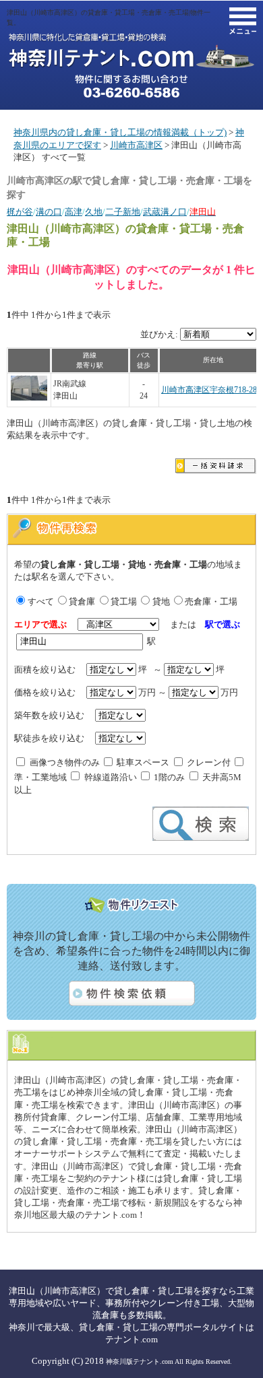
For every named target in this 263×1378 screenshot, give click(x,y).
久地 (94, 212)
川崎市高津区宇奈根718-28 (209, 390)
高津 (73, 212)
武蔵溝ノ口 (165, 212)
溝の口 (49, 212)
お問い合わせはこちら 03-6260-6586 (131, 86)
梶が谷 (20, 212)
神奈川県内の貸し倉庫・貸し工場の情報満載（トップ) (120, 132)
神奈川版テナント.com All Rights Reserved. (169, 1361)
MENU (242, 20)
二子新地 (122, 212)
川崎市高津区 (136, 145)
